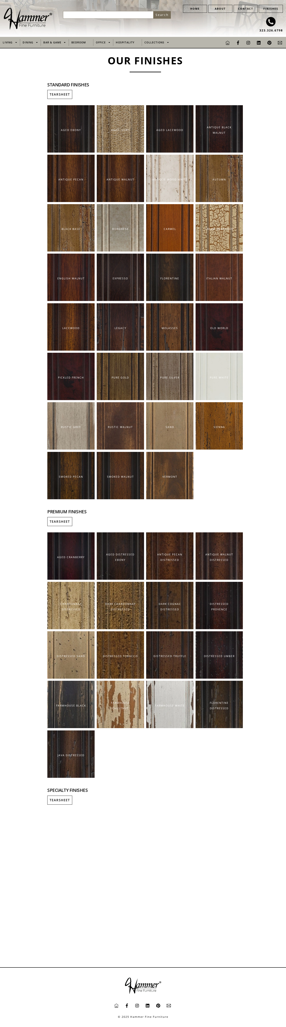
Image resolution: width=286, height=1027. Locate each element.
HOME (195, 8)
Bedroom (78, 42)
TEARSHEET (60, 94)
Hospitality (125, 42)
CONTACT (245, 8)
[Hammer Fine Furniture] (28, 28)
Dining (28, 42)
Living (8, 42)
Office (101, 42)
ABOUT (220, 8)
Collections (154, 42)
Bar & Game (52, 42)
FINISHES (270, 8)
